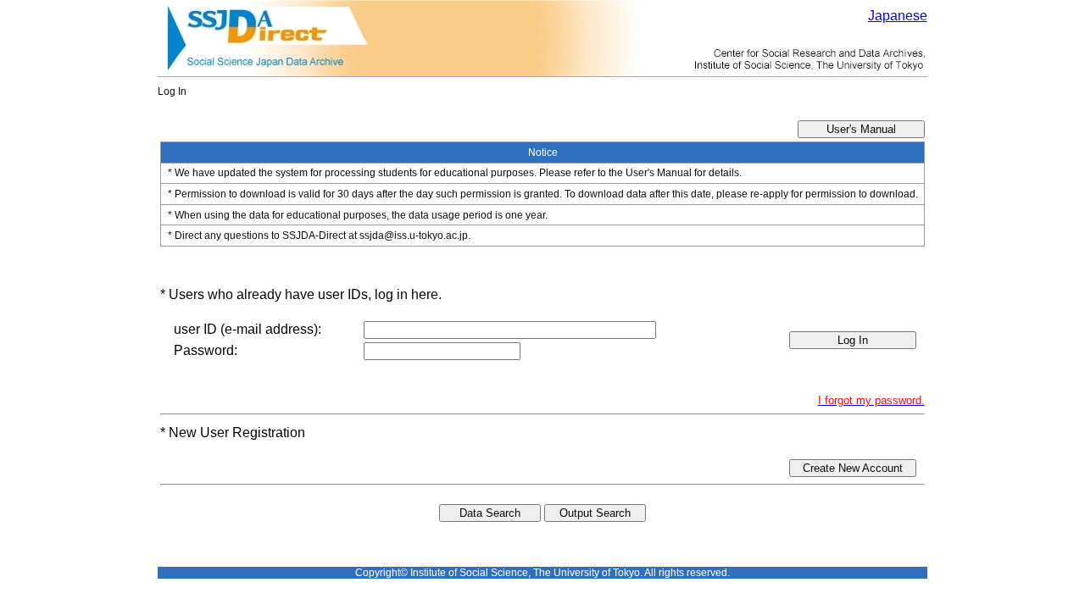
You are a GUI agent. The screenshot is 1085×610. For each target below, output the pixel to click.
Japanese (897, 15)
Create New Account (853, 468)
